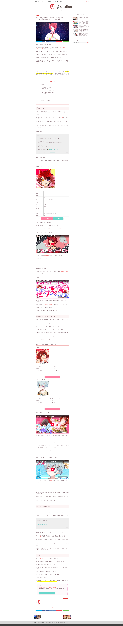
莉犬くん (37, 15)
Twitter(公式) (46, 188)
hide (54, 81)
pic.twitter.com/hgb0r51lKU (42, 524)
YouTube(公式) (43, 363)
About (61, 1)
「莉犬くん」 (45, 93)
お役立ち (49, 1)
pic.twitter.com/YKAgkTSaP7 (53, 149)
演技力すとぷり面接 (45, 88)
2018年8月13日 (52, 152)
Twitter (58, 218)
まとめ (42, 101)
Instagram (47, 218)
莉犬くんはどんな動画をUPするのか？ (47, 90)
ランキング (43, 1)
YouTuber (37, 1)
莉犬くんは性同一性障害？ (45, 100)
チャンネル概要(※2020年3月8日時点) (48, 92)
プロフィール (43, 84)
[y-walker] (61, 10)
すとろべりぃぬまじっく (46, 96)
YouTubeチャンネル (52, 377)
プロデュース (55, 1)
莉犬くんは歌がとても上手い (47, 87)
